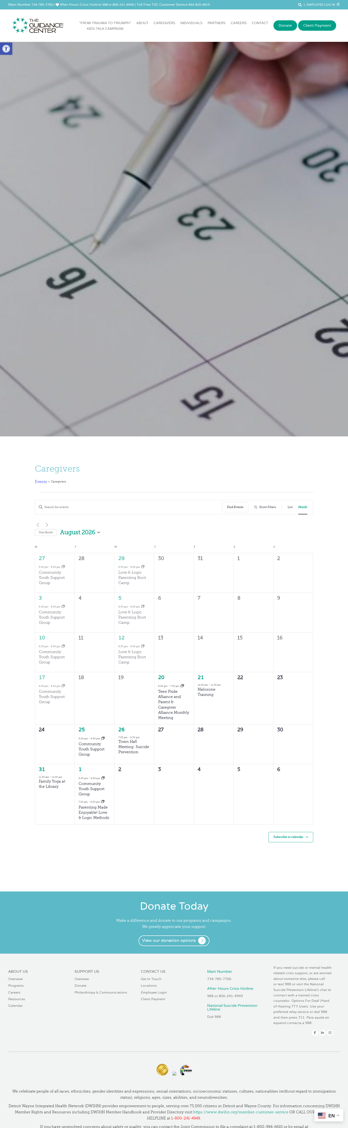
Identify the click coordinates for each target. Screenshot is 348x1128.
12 (121, 638)
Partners (217, 23)
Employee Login (154, 992)
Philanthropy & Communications (101, 992)
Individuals (191, 23)
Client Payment (317, 25)
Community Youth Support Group (52, 577)
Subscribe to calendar (288, 837)
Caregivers (164, 23)
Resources (16, 999)
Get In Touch (151, 979)
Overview (15, 979)
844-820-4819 (199, 5)
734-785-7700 (42, 5)
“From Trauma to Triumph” (105, 26)
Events (41, 482)
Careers (239, 23)
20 (161, 677)
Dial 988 (214, 1017)
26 (121, 730)
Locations (149, 986)
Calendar (15, 1006)
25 (82, 730)
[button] (6, 49)
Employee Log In (321, 5)
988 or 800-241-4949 (118, 5)
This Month (46, 532)
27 (42, 558)
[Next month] (47, 525)
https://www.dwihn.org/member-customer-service (240, 1112)
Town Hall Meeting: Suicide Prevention (133, 747)
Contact (260, 23)
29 (121, 558)
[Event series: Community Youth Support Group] (63, 567)
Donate (285, 25)
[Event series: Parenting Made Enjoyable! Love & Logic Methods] (102, 802)
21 (201, 677)
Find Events (235, 507)
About (142, 23)
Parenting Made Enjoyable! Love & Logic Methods (94, 812)
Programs (16, 986)
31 (42, 769)
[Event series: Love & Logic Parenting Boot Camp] (142, 567)
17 (42, 677)
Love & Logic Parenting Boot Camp (132, 577)
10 (42, 638)
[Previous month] (37, 525)
